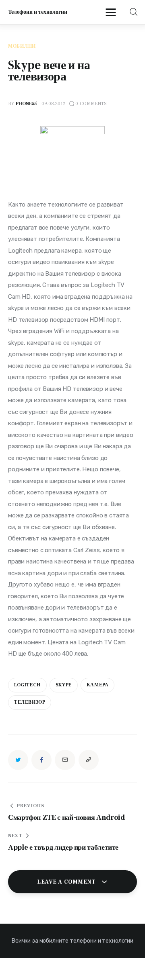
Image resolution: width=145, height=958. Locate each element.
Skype (64, 685)
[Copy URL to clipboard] (89, 760)
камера (98, 685)
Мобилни (22, 46)
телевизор (29, 702)
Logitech (27, 685)
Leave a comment (67, 882)
